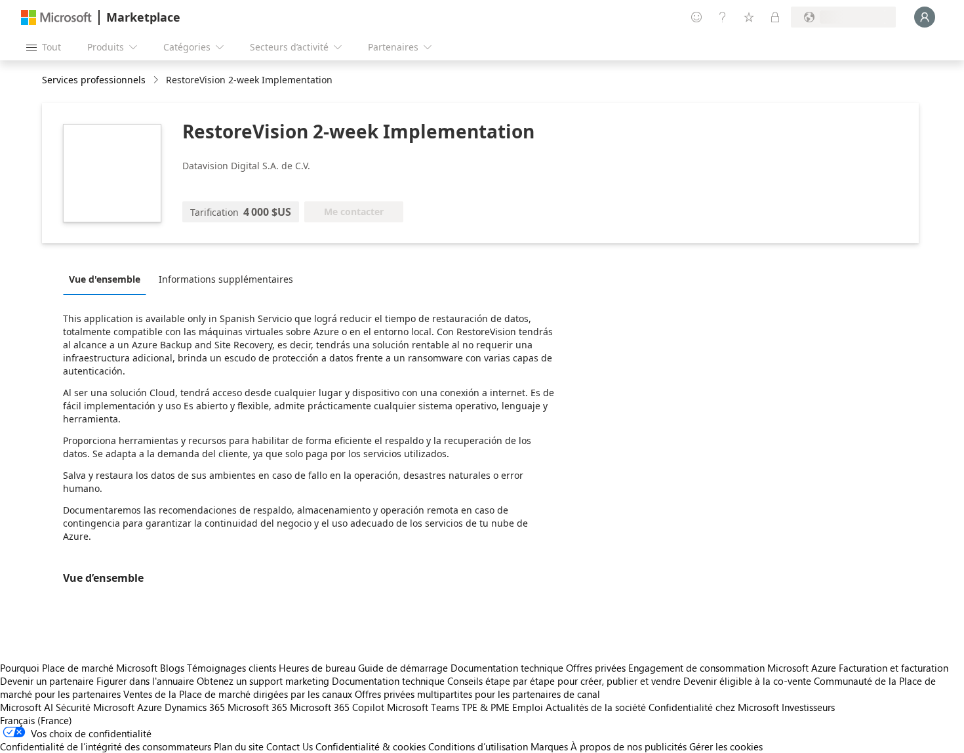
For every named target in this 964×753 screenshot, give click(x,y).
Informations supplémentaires (226, 279)
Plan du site (239, 746)
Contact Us (289, 746)
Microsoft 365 (257, 707)
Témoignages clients (231, 667)
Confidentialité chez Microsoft (714, 707)
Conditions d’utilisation (478, 746)
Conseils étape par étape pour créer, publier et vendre (564, 680)
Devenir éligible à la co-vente (747, 680)
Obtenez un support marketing (263, 680)
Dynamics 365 (195, 707)
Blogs (172, 667)
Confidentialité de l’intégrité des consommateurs (105, 746)
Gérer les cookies (726, 746)
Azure (149, 707)
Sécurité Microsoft (95, 707)
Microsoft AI (26, 707)
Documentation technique (507, 667)
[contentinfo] (157, 80)
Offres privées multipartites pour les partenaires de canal (477, 694)
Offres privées (596, 667)
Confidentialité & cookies (370, 746)
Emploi (527, 707)
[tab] (108, 278)
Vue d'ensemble (104, 279)
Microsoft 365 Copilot (337, 707)
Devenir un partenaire (47, 680)
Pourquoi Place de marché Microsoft (78, 667)
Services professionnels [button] (94, 79)
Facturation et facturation (893, 667)
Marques (549, 746)
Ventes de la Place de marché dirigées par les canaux (237, 694)
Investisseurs (808, 707)
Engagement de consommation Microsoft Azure (733, 667)
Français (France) (36, 720)
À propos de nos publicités (629, 746)
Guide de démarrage (403, 667)
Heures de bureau (317, 667)
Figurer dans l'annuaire (145, 680)
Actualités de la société (596, 707)
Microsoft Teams (423, 707)
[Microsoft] (56, 17)
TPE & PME (486, 707)
